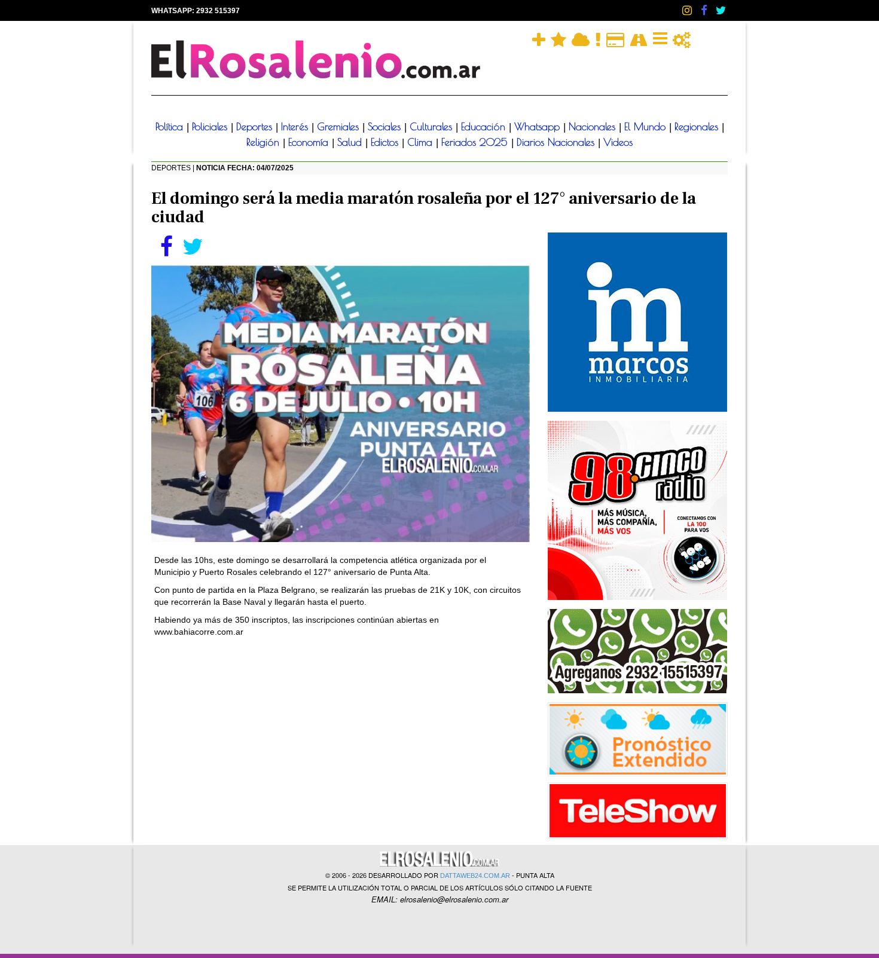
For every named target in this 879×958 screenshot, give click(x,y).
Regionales (698, 127)
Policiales (211, 127)
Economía (310, 142)
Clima (421, 142)
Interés (296, 127)
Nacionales (594, 127)
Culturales (433, 127)
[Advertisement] (340, 733)
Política (171, 127)
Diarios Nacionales (557, 142)
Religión (264, 142)
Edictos (386, 142)
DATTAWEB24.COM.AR (475, 875)
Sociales (386, 127)
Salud (351, 142)
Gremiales (339, 127)
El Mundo (646, 127)
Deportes (256, 127)
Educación (485, 127)
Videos (618, 142)
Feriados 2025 (476, 142)
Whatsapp (538, 127)
